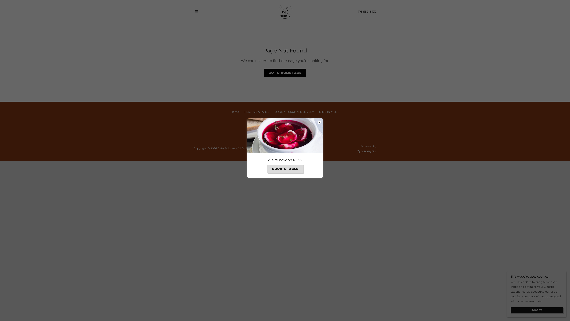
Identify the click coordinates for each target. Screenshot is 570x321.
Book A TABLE (285, 168)
